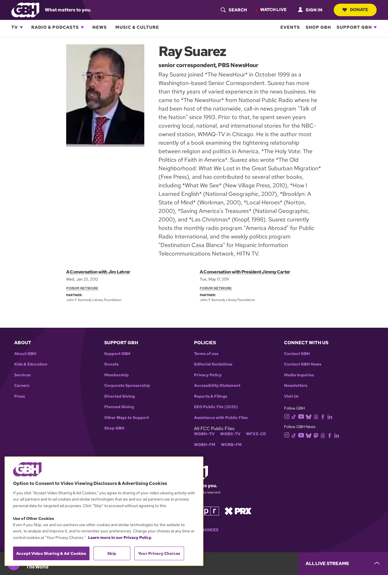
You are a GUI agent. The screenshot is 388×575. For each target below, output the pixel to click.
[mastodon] (316, 435)
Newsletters (295, 385)
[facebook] (322, 416)
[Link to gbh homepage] (25, 10)
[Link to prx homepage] (238, 511)
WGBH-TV (204, 433)
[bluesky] (308, 416)
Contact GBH (297, 353)
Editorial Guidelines (213, 364)
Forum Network (82, 288)
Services (22, 375)
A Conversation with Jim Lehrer (98, 272)
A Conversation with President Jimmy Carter (245, 272)
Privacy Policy (208, 375)
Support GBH (354, 27)
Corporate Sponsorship (127, 385)
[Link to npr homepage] (206, 511)
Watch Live (273, 10)
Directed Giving (119, 396)
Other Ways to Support (126, 417)
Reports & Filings (210, 396)
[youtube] (301, 416)
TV (14, 27)
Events (290, 27)
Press (19, 396)
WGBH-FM (204, 444)
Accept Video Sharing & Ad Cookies (51, 553)
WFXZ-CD (256, 433)
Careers (21, 385)
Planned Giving (119, 406)
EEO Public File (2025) (216, 406)
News (99, 27)
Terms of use (206, 353)
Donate (359, 10)
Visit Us (291, 396)
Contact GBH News (302, 364)
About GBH (25, 353)
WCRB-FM (231, 444)
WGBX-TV (230, 433)
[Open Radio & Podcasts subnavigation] (82, 27)
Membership (116, 375)
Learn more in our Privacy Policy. (120, 537)
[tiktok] (293, 416)
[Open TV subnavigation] (21, 27)
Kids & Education (30, 364)
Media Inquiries (299, 375)
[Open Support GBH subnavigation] (375, 27)
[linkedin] (329, 416)
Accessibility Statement (217, 385)
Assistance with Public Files (221, 417)
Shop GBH (318, 27)
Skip (111, 553)
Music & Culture (137, 27)
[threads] (316, 416)
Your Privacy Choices (159, 553)
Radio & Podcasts (55, 27)
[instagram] (287, 416)
